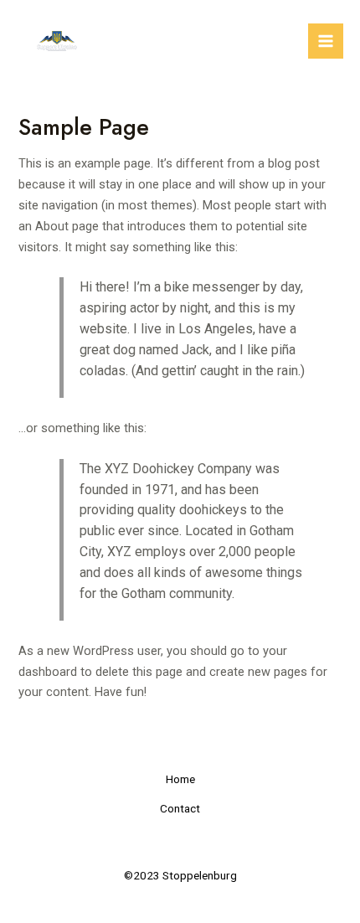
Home (180, 779)
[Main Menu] (325, 41)
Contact (180, 808)
